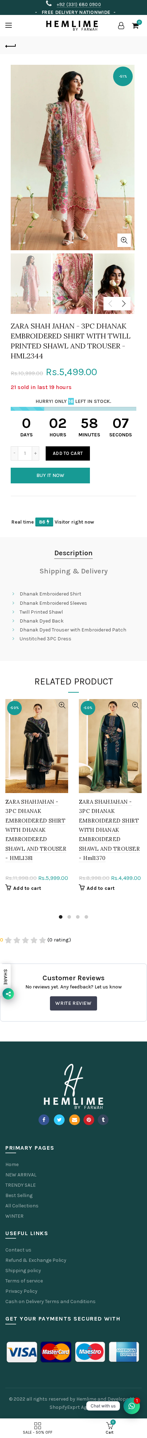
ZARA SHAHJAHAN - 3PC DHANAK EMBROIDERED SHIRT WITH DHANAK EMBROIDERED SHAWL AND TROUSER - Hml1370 (109, 829)
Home (12, 1164)
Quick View (62, 705)
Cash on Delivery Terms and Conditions (50, 1301)
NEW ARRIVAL (20, 1175)
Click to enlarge (124, 240)
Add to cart (68, 453)
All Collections (22, 1206)
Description (73, 553)
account (121, 25)
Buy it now (50, 475)
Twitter (59, 1119)
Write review (73, 1003)
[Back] (11, 45)
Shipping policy (23, 1271)
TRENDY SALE (20, 1185)
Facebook (44, 1119)
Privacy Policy (21, 1291)
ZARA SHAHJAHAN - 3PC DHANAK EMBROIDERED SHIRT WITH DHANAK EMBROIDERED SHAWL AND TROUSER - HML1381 (35, 829)
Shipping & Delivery (74, 571)
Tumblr (103, 1119)
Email (74, 1119)
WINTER (14, 1216)
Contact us (18, 1250)
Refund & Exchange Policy (35, 1260)
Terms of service (24, 1281)
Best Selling (18, 1195)
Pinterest (88, 1119)
